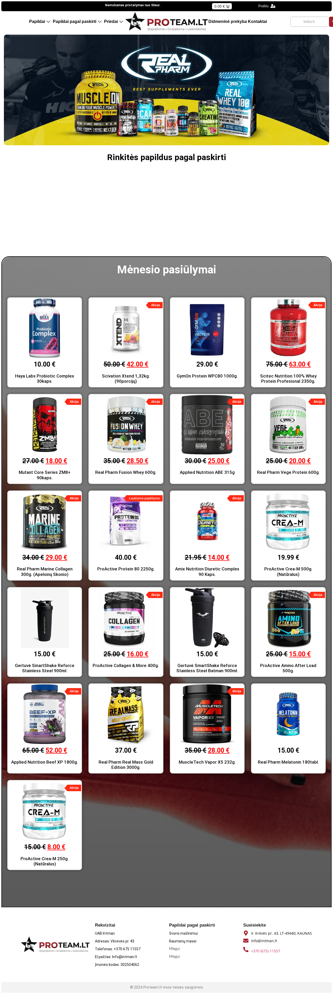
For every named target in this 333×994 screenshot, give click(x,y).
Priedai (111, 21)
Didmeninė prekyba (227, 21)
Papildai (37, 21)
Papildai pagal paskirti (74, 21)
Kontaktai (257, 21)
